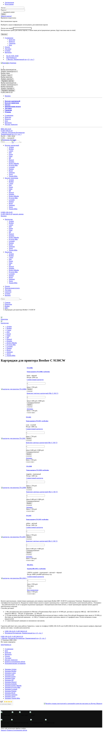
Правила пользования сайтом (15, 661)
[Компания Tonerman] (8, 63)
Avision (11, 147)
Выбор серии (5, 73)
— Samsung (9, 352)
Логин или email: (7, 28)
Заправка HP (9, 680)
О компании (9, 38)
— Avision (8, 326)
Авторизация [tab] (9, 2)
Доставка (8, 49)
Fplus (10, 156)
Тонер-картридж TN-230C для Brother (37, 421)
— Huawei (8, 339)
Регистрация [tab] (9, 4)
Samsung (12, 172)
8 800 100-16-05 (10, 631)
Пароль (3, 10)
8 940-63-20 (6, 131)
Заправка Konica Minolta (13, 685)
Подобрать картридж (8, 90)
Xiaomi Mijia (13, 176)
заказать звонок (18, 214)
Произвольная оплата (12, 288)
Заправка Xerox (10, 696)
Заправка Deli (9, 675)
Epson (11, 154)
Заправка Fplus (10, 678)
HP (10, 158)
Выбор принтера (6, 77)
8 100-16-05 (6, 129)
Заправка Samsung (11, 695)
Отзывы (7, 50)
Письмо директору (11, 124)
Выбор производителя (8, 69)
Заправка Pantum (10, 691)
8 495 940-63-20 (21, 631)
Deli (10, 152)
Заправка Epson (10, 676)
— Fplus (7, 335)
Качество (12, 40)
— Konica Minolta (11, 343)
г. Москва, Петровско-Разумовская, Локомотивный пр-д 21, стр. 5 (13, 133)
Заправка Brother (10, 671)
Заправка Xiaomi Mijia (12, 698)
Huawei (11, 160)
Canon (11, 151)
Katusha (11, 162)
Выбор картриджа (7, 86)
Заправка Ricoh (10, 693)
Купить (30, 389)
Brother (11, 149)
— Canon (8, 330)
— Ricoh (8, 350)
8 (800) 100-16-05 (6, 212)
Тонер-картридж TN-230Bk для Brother (38, 371)
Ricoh (11, 171)
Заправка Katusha (11, 684)
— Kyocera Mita (10, 344)
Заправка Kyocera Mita (12, 687)
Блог (10, 45)
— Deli (7, 332)
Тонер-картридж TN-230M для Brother (37, 470)
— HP (7, 337)
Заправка (30, 409)
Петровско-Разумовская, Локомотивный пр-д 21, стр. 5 (24, 633)
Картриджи (5, 323)
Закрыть (3, 730)
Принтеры (4, 319)
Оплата (7, 47)
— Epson (8, 334)
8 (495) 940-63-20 (6, 214)
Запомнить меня (8, 12)
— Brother (8, 328)
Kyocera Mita (13, 165)
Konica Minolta (14, 163)
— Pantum (8, 348)
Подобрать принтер (7, 81)
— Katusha (8, 341)
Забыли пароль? (6, 16)
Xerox (11, 174)
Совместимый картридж (35, 379)
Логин (3, 8)
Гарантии (12, 43)
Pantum (11, 169)
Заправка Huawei (10, 682)
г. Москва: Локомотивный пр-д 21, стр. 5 (20, 59)
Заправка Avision (10, 669)
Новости (12, 41)
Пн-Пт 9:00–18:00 (12, 56)
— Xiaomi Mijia (10, 355)
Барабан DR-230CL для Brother (36, 568)
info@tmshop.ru (11, 57)
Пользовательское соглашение (15, 663)
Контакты (8, 52)
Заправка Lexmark (11, 689)
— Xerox (8, 354)
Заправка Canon (10, 673)
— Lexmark (9, 346)
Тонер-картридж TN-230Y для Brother (37, 519)
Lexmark (12, 167)
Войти (3, 14)
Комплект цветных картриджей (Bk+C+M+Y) (42, 393)
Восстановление (32, 590)
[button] (12, 145)
